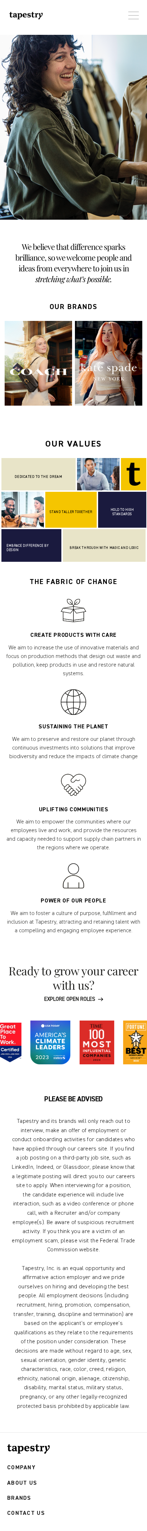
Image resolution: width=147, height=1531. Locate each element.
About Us (22, 1483)
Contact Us (26, 1513)
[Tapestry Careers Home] (28, 1449)
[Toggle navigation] (131, 12)
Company (21, 1467)
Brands (19, 1498)
